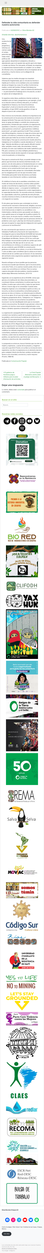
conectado (20, 389)
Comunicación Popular (19, 361)
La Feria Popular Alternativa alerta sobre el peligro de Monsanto (32, 375)
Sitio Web (6, 1234)
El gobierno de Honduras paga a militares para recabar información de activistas (11, 376)
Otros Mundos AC (28, 30)
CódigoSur (12, 1250)
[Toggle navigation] (5, 3)
